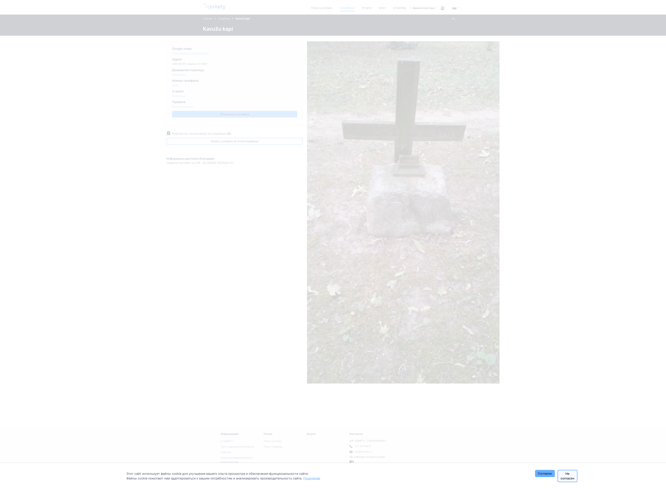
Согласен (545, 473)
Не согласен (567, 476)
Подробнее (311, 478)
